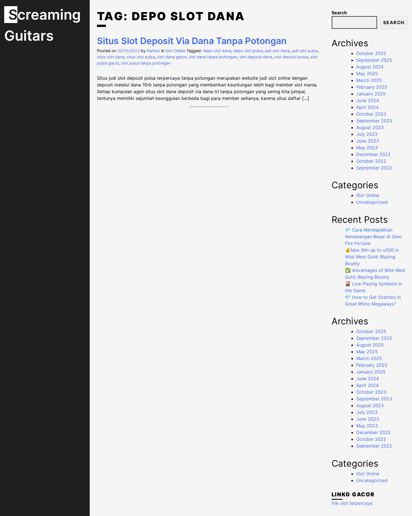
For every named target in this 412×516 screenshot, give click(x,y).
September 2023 (374, 120)
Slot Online (175, 50)
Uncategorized (372, 202)
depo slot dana (217, 50)
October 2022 (371, 161)
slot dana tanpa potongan (213, 56)
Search (339, 12)
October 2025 (371, 53)
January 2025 (371, 94)
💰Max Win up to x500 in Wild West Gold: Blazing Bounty (372, 256)
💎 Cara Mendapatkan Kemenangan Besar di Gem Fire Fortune (373, 236)
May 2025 (367, 73)
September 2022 (374, 168)
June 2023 (367, 141)
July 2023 (367, 134)
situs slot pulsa (141, 56)
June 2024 (367, 100)
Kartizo (153, 50)
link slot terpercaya (352, 503)
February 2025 (371, 87)
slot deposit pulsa (291, 56)
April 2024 (367, 107)
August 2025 (370, 67)
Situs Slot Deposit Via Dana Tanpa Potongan (192, 40)
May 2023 (367, 147)
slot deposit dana (255, 56)
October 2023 (371, 114)
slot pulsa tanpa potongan (145, 63)
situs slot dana (110, 56)
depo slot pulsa (248, 50)
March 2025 (369, 80)
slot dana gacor (171, 56)
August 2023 (370, 127)
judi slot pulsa (305, 50)
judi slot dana (277, 50)
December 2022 (373, 154)
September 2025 (374, 60)
